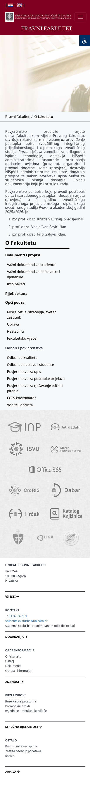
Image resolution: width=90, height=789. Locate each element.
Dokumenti (13, 666)
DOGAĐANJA (14, 637)
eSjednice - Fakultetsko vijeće (26, 711)
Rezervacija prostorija (20, 701)
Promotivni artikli (17, 706)
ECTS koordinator (21, 397)
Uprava (13, 324)
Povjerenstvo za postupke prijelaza (36, 378)
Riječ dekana (16, 293)
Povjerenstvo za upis (24, 371)
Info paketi (16, 284)
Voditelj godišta (20, 404)
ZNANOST (12, 682)
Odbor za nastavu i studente (30, 364)
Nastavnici (15, 331)
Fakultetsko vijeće (21, 338)
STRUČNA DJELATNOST (22, 727)
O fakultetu (43, 116)
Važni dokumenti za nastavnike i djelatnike (34, 274)
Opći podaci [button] (15, 302)
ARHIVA (11, 771)
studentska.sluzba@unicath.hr (26, 621)
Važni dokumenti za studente (31, 264)
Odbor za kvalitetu (22, 357)
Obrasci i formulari (19, 670)
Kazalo (9, 756)
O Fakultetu (20, 242)
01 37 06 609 (18, 616)
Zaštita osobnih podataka (23, 751)
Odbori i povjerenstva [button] (24, 348)
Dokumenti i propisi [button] (22, 255)
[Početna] (38, 17)
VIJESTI (10, 596)
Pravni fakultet (17, 116)
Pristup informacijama (21, 746)
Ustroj (9, 661)
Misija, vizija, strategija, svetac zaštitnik (32, 315)
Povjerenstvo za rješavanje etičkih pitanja (35, 388)
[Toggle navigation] (80, 16)
